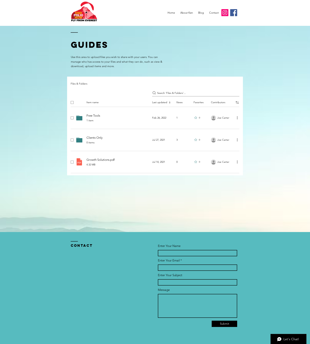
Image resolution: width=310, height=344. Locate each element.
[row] (155, 102)
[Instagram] (224, 12)
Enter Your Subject (170, 275)
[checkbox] (72, 102)
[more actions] (237, 118)
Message (164, 289)
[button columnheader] (237, 102)
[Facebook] (233, 12)
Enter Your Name (169, 245)
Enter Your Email (169, 260)
